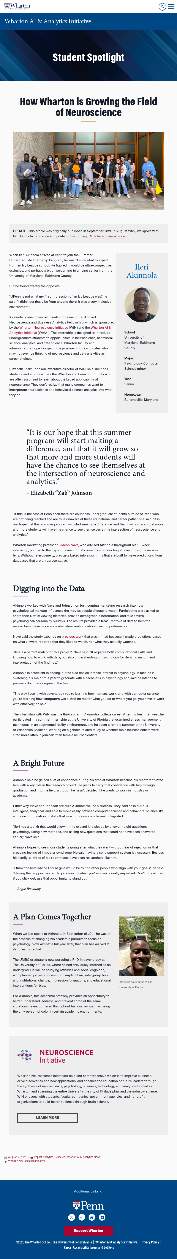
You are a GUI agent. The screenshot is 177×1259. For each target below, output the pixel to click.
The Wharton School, (38, 1242)
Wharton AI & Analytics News (83, 1157)
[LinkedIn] (81, 1218)
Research (60, 1157)
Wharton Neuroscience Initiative (43, 328)
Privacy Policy (150, 1242)
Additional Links (87, 1191)
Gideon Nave (68, 545)
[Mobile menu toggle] (171, 7)
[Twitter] (71, 1218)
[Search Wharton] (162, 7)
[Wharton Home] (17, 6)
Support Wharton (88, 1231)
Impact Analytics (43, 1157)
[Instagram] (102, 1218)
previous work (72, 637)
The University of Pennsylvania (72, 1242)
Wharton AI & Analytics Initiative (116, 1242)
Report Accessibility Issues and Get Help (89, 1247)
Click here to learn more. (106, 236)
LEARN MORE (47, 1118)
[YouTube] (91, 1218)
